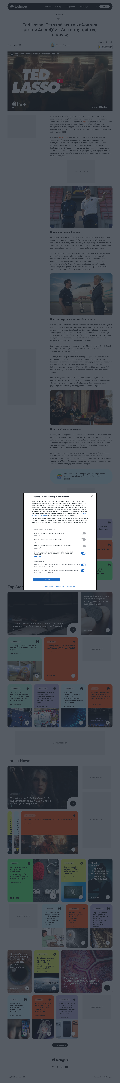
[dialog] (60, 541)
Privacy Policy (71, 586)
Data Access (60, 586)
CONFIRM (46, 579)
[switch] (83, 533)
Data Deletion (49, 586)
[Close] (92, 497)
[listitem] (60, 529)
